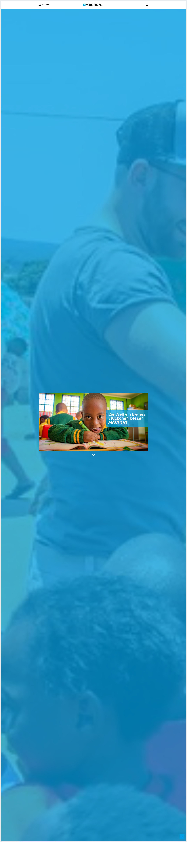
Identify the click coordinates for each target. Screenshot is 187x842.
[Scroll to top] (182, 836)
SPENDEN (46, 5)
